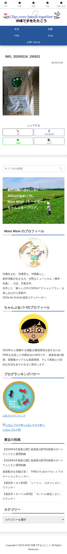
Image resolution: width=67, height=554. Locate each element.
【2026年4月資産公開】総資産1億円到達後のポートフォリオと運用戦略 (33, 463)
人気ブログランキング (14, 415)
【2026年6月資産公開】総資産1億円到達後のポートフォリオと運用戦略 (33, 451)
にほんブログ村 (12, 429)
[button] (49, 141)
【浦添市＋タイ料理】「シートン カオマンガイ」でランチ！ (32, 485)
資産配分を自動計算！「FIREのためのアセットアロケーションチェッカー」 (33, 474)
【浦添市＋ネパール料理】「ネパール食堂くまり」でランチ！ (32, 496)
